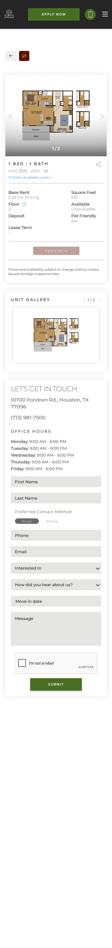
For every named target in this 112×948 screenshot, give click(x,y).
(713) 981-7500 (28, 418)
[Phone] (90, 14)
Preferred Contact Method (43, 511)
